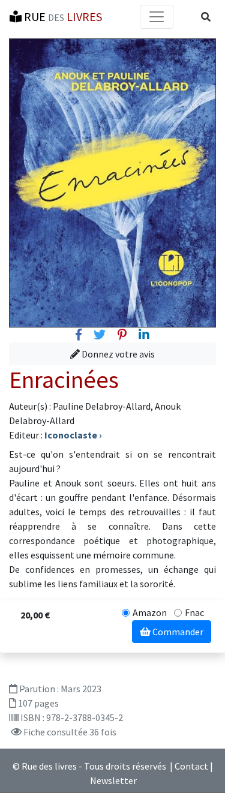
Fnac (194, 612)
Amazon (150, 612)
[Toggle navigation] (156, 17)
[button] (206, 17)
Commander (177, 632)
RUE (62, 16)
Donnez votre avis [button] (117, 354)
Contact (191, 766)
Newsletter (113, 780)
